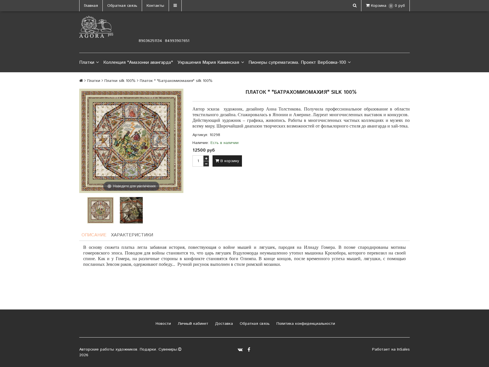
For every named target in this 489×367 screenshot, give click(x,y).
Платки (86, 62)
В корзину (229, 161)
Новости (162, 323)
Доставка (223, 323)
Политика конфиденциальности (305, 323)
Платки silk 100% (120, 81)
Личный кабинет (192, 323)
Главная (91, 6)
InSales (403, 349)
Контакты (155, 6)
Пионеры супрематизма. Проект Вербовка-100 (297, 62)
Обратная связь (122, 6)
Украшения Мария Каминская (208, 62)
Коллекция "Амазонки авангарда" (138, 62)
